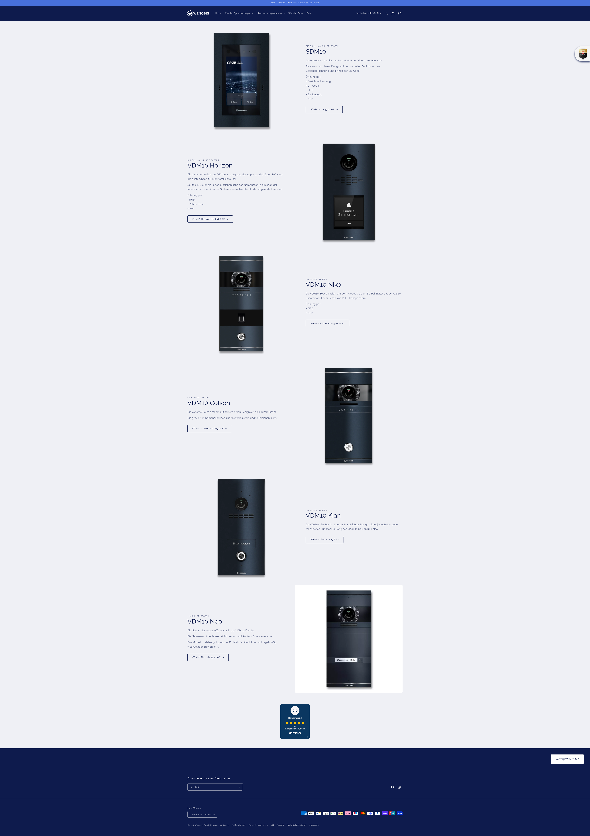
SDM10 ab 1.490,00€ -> (324, 109)
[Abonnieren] (239, 787)
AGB (272, 825)
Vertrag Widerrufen (567, 759)
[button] (239, 13)
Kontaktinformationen (296, 825)
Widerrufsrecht (239, 825)
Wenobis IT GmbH (203, 825)
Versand (280, 825)
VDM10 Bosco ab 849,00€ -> (327, 323)
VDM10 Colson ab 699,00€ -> (209, 428)
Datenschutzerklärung (258, 825)
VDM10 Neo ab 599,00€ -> (208, 657)
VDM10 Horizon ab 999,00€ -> (210, 219)
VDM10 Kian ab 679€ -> (324, 539)
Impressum (314, 825)
